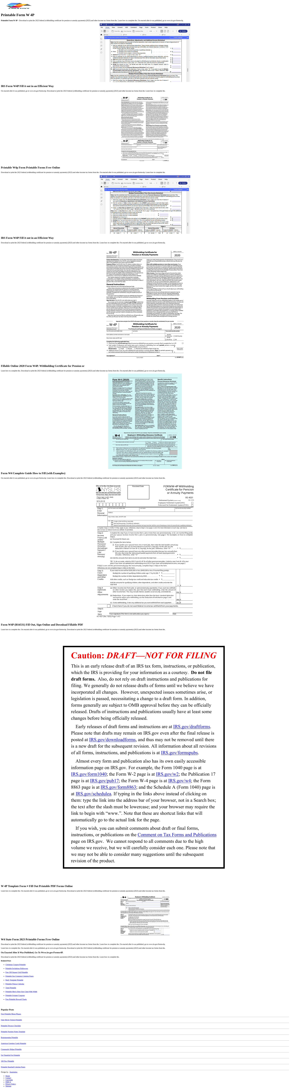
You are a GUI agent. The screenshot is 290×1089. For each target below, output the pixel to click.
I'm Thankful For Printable (10, 1055)
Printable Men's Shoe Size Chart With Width (21, 992)
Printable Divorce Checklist (11, 1026)
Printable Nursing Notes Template (13, 1032)
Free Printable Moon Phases (11, 1014)
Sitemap (8, 1086)
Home (7, 1076)
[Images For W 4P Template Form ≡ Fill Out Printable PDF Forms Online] (145, 757)
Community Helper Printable (11, 1049)
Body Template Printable (14, 980)
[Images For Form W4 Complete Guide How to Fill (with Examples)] (145, 421)
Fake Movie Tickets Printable (11, 1020)
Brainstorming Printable (9, 1038)
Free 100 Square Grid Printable (16, 972)
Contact (8, 1078)
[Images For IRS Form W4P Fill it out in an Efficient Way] (145, 52)
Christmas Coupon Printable (15, 965)
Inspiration (13, 1072)
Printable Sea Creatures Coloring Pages (19, 976)
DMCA (8, 1082)
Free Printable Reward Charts (16, 999)
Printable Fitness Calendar (14, 984)
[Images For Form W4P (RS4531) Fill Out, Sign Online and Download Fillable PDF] (145, 551)
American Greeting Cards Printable (13, 1043)
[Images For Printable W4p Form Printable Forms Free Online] (145, 129)
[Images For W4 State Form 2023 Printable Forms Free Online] (145, 915)
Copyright (9, 1080)
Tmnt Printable (10, 988)
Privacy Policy (10, 1084)
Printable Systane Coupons (15, 995)
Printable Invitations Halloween (16, 968)
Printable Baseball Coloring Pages (13, 1067)
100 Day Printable (7, 1061)
